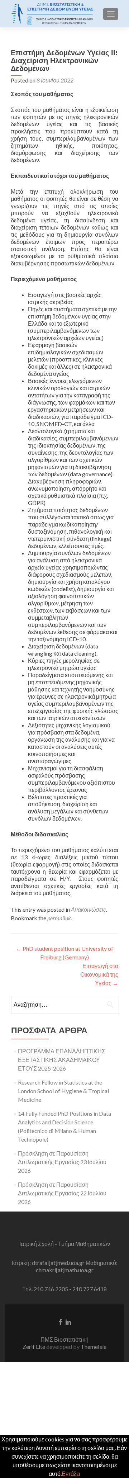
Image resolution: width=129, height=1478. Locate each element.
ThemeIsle (93, 1346)
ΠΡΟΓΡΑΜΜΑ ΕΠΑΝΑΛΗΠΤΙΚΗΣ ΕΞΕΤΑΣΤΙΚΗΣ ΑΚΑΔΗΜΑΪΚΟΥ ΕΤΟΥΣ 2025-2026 (61, 1060)
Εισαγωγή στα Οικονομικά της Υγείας (99, 974)
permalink (59, 918)
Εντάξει (71, 1473)
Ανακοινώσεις (88, 909)
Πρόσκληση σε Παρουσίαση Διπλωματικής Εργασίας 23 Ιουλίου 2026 (62, 1162)
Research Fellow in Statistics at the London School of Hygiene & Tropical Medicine (63, 1091)
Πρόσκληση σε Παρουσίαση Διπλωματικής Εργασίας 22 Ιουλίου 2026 (62, 1193)
